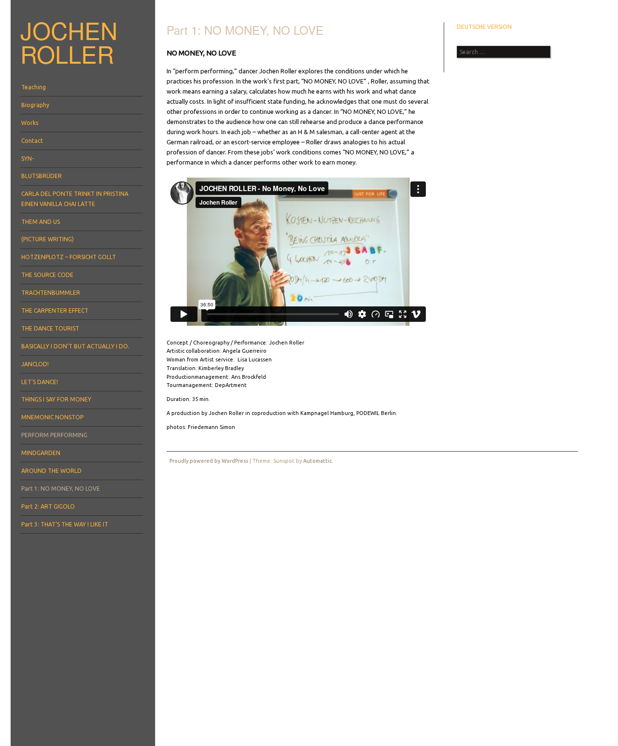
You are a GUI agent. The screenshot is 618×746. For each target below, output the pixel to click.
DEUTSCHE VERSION (484, 27)
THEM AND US (40, 222)
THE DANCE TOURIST (50, 328)
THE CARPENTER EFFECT (54, 310)
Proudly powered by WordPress (208, 461)
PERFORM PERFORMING (54, 435)
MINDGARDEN (40, 453)
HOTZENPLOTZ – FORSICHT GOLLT (68, 257)
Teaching (33, 87)
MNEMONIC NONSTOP (52, 417)
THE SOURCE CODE (47, 275)
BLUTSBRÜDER (41, 176)
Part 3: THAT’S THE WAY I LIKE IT (64, 524)
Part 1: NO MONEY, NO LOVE (60, 488)
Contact (32, 141)
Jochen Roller (68, 41)
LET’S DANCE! (39, 382)
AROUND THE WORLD (51, 471)
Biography (35, 105)
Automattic (317, 461)
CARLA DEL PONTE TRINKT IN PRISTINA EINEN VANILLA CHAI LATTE (74, 199)
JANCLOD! (35, 364)
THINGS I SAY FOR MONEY (56, 399)
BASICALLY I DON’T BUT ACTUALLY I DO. (75, 346)
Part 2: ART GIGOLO (48, 506)
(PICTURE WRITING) (47, 239)
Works (29, 123)
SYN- (27, 158)
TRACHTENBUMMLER (50, 293)
